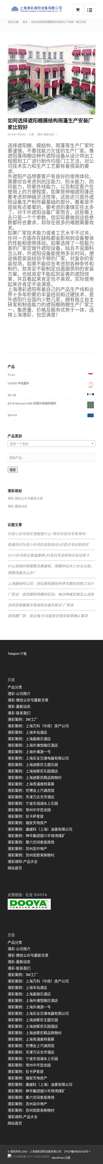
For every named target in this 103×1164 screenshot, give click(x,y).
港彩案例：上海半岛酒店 (27, 732)
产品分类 (15, 686)
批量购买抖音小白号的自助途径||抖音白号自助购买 (48, 544)
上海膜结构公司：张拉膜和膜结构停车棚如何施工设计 (51, 583)
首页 (25, 22)
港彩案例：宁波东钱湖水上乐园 (33, 803)
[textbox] (51, 443)
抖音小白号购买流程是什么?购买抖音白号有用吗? (47, 533)
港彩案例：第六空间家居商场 (31, 841)
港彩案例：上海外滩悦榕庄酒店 (33, 745)
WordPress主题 (61, 1157)
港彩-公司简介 (19, 693)
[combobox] (51, 443)
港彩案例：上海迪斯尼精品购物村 (35, 777)
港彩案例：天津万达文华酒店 (31, 796)
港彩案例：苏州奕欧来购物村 (31, 854)
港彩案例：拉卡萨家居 (26, 816)
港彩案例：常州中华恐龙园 (29, 809)
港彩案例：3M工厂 (23, 719)
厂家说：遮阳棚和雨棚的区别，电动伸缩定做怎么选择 (51, 594)
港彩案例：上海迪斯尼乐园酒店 (33, 770)
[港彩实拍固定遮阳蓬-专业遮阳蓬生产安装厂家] (51, 79)
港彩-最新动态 (45, 134)
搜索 (13, 470)
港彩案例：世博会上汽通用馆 (31, 790)
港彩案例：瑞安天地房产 (27, 822)
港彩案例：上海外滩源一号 (29, 751)
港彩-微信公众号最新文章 (25, 498)
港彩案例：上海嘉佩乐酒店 (29, 738)
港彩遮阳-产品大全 (23, 861)
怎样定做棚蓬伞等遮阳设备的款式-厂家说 (41, 605)
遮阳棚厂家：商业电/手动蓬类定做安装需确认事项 (48, 615)
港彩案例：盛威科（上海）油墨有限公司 (40, 828)
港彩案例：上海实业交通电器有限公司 (38, 757)
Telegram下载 (17, 653)
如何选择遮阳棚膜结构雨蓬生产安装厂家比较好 (50, 123)
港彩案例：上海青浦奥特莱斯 (31, 783)
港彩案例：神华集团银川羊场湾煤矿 (36, 835)
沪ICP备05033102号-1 (77, 1151)
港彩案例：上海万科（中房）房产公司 (38, 725)
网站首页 (15, 867)
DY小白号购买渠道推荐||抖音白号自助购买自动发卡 (48, 555)
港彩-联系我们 (19, 712)
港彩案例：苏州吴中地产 (27, 848)
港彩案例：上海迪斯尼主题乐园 (33, 764)
